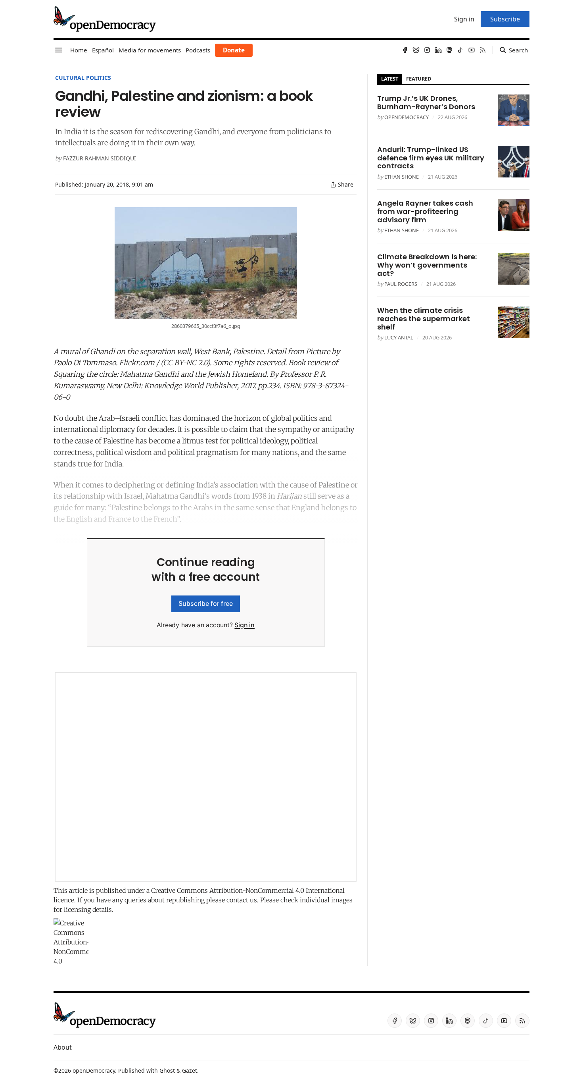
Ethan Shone (401, 176)
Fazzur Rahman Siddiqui (99, 158)
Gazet (189, 1070)
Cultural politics (83, 77)
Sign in (244, 625)
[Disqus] (206, 777)
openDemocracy (406, 117)
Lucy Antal (398, 337)
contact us (241, 900)
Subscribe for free (205, 603)
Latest (389, 78)
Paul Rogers (400, 283)
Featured (418, 78)
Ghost (167, 1070)
